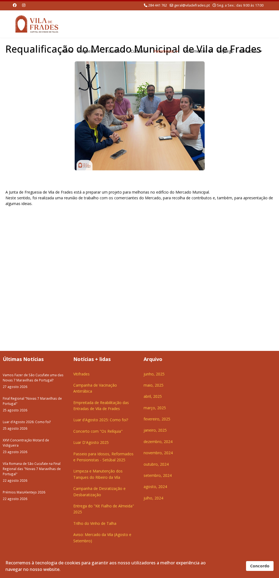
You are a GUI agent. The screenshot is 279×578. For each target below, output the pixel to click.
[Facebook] (15, 5)
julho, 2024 (153, 498)
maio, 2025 (153, 385)
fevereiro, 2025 (157, 419)
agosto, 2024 (155, 486)
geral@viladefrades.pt (192, 5)
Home (67, 51)
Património (164, 51)
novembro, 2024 (158, 452)
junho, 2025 (154, 374)
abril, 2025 (153, 396)
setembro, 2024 (158, 475)
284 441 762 (157, 5)
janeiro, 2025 (155, 430)
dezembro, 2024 (158, 441)
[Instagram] (23, 5)
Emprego (225, 51)
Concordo (259, 565)
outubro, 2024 (156, 464)
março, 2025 (155, 407)
